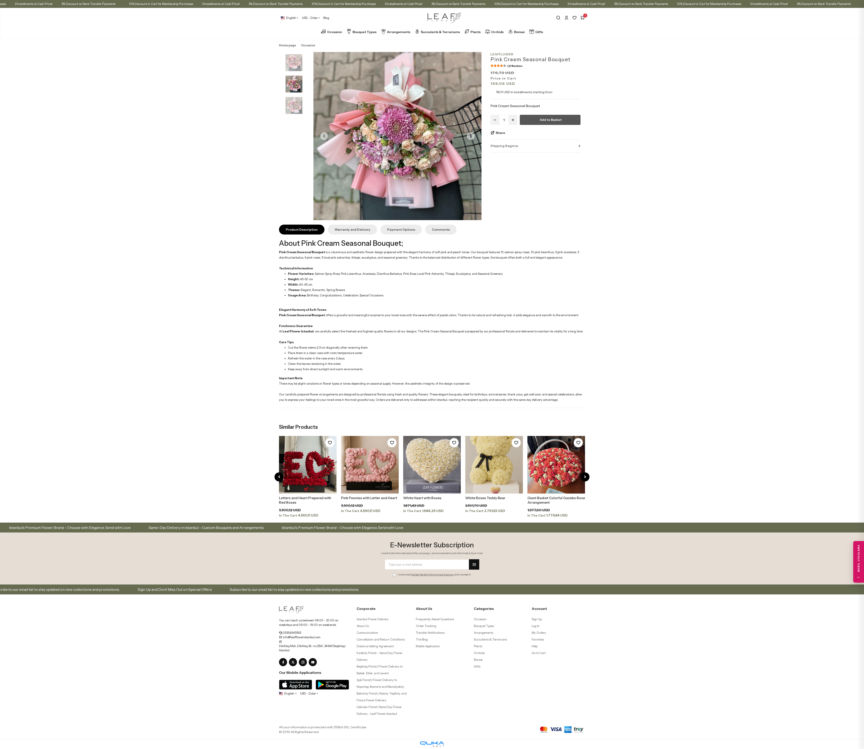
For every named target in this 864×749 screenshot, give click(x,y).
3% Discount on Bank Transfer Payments (88, 4)
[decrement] (495, 120)
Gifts (539, 32)
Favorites (538, 639)
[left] (279, 477)
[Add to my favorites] (329, 442)
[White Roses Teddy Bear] (494, 465)
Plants (475, 32)
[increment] (513, 120)
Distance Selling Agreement (375, 646)
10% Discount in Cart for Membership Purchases (161, 4)
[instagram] (304, 662)
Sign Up (537, 619)
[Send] (474, 564)
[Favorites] (574, 18)
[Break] (558, 18)
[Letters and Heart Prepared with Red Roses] (308, 465)
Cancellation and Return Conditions (381, 639)
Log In (536, 626)
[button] (324, 136)
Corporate (366, 608)
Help (535, 646)
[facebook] (284, 662)
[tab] (301, 230)
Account (539, 608)
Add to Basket (551, 120)
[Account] (566, 18)
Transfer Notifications (430, 632)
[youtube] (314, 662)
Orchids (497, 32)
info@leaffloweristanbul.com (301, 637)
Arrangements (398, 32)
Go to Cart (539, 653)
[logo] (291, 609)
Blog (326, 18)
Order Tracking (426, 626)
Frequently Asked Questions (435, 619)
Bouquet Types (364, 32)
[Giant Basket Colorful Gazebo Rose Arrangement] (556, 465)
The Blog (422, 639)
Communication (367, 632)
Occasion (334, 32)
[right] (585, 477)
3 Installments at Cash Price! (33, 4)
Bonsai (519, 32)
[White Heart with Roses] (432, 465)
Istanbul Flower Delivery (373, 619)
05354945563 (291, 632)
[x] (294, 662)
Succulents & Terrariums (440, 32)
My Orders (539, 632)
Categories (484, 608)
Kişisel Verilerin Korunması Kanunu (432, 574)
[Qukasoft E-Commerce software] (432, 744)
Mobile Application (428, 646)
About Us (363, 626)
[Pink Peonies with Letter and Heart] (370, 465)
